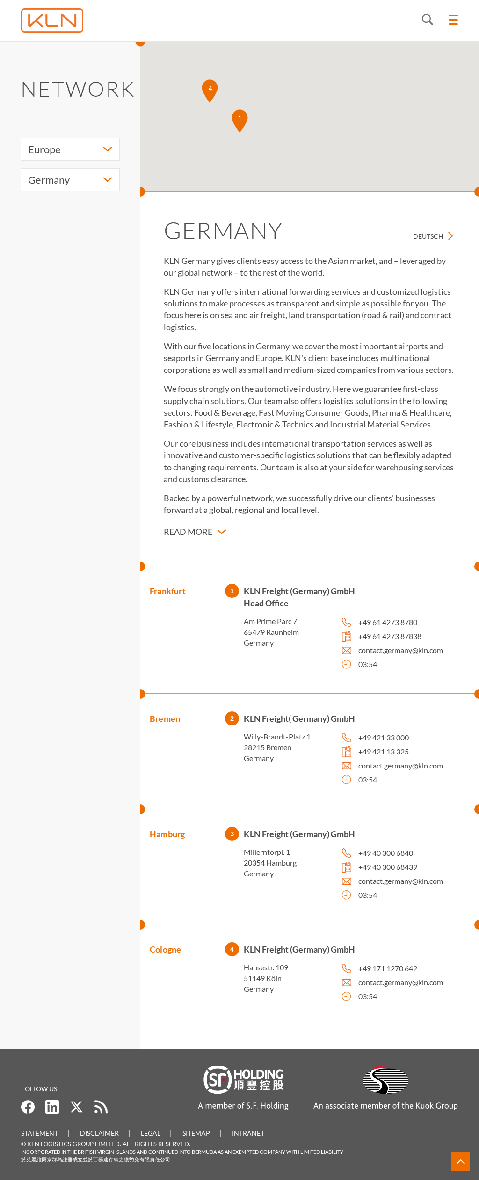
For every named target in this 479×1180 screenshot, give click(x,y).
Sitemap (196, 1133)
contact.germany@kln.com (400, 650)
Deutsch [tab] (428, 236)
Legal (150, 1133)
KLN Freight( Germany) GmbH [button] (299, 718)
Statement (39, 1133)
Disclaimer (99, 1133)
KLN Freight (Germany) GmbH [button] (299, 834)
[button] (240, 121)
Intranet (248, 1133)
